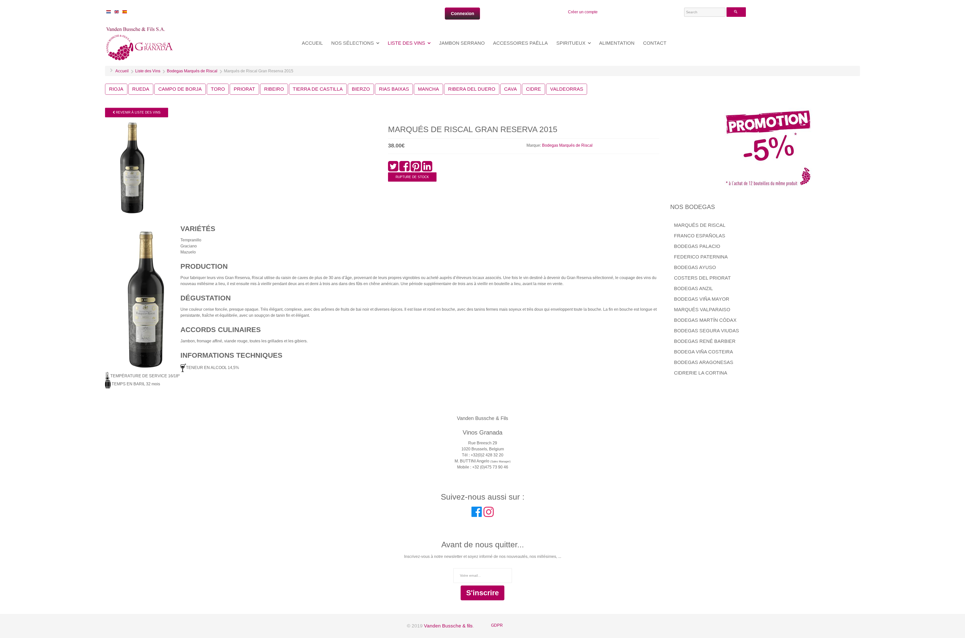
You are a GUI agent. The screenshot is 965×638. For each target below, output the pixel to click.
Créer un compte (583, 12)
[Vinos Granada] (140, 42)
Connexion (462, 13)
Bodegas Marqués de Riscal (567, 145)
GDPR (497, 625)
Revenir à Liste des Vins (138, 112)
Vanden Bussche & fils (448, 625)
